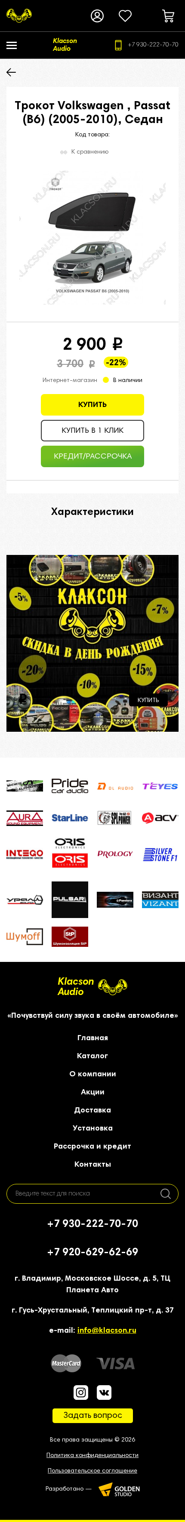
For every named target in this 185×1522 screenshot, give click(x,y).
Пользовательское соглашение (92, 1471)
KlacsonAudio (76, 987)
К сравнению (89, 152)
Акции (93, 1093)
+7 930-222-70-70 (153, 45)
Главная (92, 1038)
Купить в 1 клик (92, 431)
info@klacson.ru (106, 1331)
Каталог (92, 1056)
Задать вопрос (92, 1415)
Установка (93, 1129)
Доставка (92, 1111)
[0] (125, 15)
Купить (92, 405)
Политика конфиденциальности (92, 1456)
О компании (92, 1074)
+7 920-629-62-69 (92, 1253)
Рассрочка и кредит (92, 1147)
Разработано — (69, 1489)
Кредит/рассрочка (93, 457)
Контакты (92, 1165)
